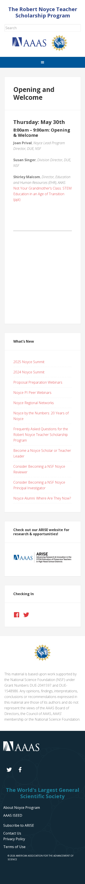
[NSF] (42, 659)
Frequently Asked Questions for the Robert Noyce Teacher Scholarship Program (40, 435)
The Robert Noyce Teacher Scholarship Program (42, 12)
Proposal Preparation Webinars (37, 382)
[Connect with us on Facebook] (16, 614)
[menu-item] (14, 839)
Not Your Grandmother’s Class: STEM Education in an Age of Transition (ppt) (42, 194)
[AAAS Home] (31, 45)
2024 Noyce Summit (28, 372)
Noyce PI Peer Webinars (32, 392)
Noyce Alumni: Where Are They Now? (42, 498)
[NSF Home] (62, 49)
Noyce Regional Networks (33, 402)
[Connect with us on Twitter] (26, 614)
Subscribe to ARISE (18, 825)
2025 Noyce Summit (28, 361)
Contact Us (12, 833)
